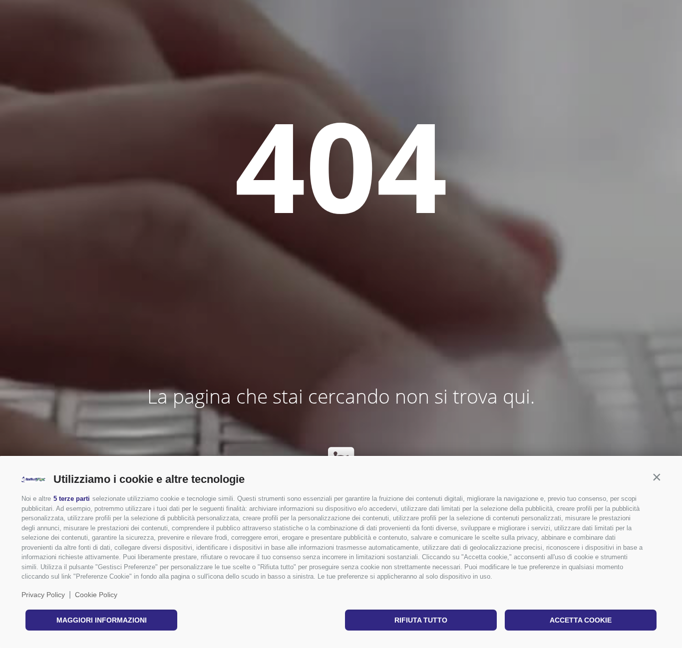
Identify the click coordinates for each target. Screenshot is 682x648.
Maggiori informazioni (101, 620)
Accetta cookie (581, 620)
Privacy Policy (43, 595)
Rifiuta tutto (420, 620)
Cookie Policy (96, 595)
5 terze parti (71, 498)
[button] (657, 477)
